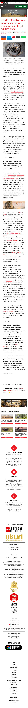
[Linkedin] (19, 643)
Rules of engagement (14, 691)
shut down (9, 281)
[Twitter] (11, 643)
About (14, 693)
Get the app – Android (14, 667)
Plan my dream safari (21, 6)
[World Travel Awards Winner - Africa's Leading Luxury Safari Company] (14, 591)
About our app (14, 670)
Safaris (14, 672)
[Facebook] (9, 643)
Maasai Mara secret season (5, 434)
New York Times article (17, 92)
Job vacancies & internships (14, 700)
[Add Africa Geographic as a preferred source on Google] (14, 649)
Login (14, 664)
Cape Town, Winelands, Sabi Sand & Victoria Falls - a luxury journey (21, 434)
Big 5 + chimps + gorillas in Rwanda (20, 421)
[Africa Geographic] (4, 3)
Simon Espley (17, 32)
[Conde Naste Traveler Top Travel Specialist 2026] (14, 601)
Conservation (14, 687)
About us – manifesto (14, 697)
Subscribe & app (14, 684)
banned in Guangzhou (12, 240)
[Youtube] (14, 643)
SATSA (12, 484)
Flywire (7, 480)
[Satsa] (14, 607)
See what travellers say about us (14, 489)
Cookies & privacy (14, 701)
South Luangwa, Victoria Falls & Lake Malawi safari (6, 421)
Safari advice (14, 677)
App (14, 662)
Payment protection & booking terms (14, 680)
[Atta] (14, 612)
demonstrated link (8, 311)
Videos (14, 690)
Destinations (14, 674)
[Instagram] (16, 643)
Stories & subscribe (14, 682)
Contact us (14, 698)
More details (7, 423)
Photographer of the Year (14, 688)
